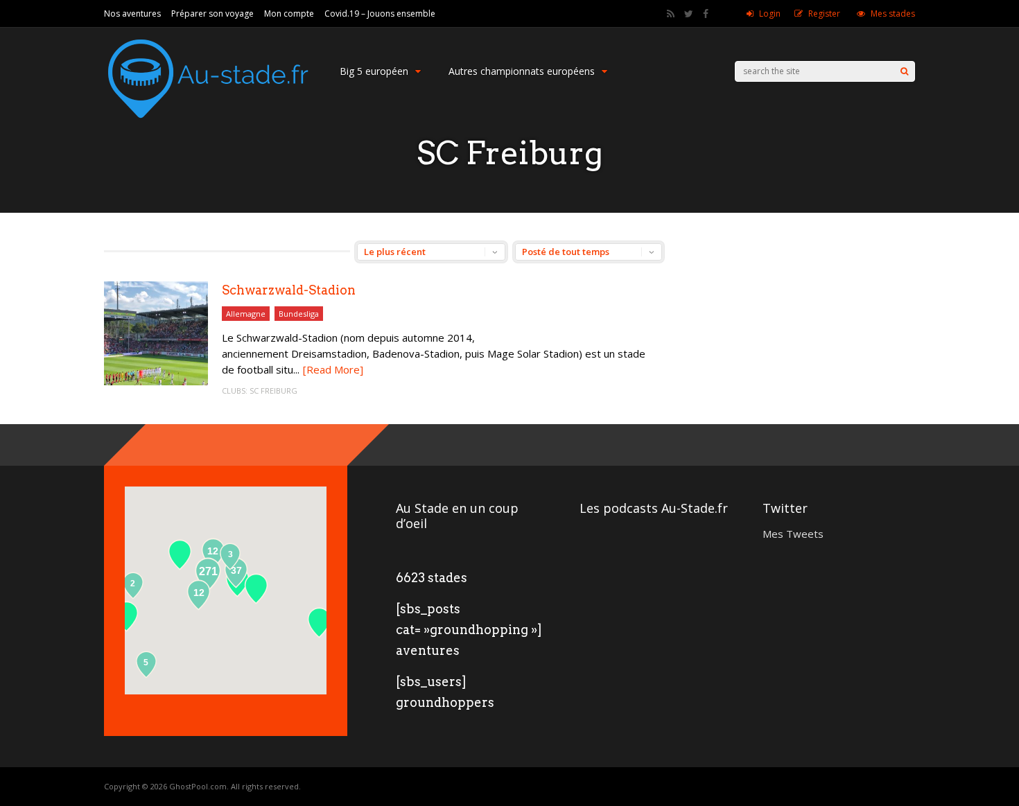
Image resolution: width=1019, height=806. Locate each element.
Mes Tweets (793, 534)
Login (770, 13)
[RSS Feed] (670, 14)
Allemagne (245, 313)
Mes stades (893, 13)
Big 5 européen (374, 71)
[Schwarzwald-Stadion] (156, 381)
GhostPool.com (198, 786)
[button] (319, 622)
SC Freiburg (273, 390)
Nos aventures (132, 13)
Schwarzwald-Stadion (289, 290)
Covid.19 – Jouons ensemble (379, 13)
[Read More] (333, 369)
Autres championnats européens (521, 71)
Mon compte (289, 13)
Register (824, 13)
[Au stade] (208, 131)
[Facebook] (705, 14)
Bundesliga (299, 313)
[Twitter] (688, 14)
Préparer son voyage (212, 13)
